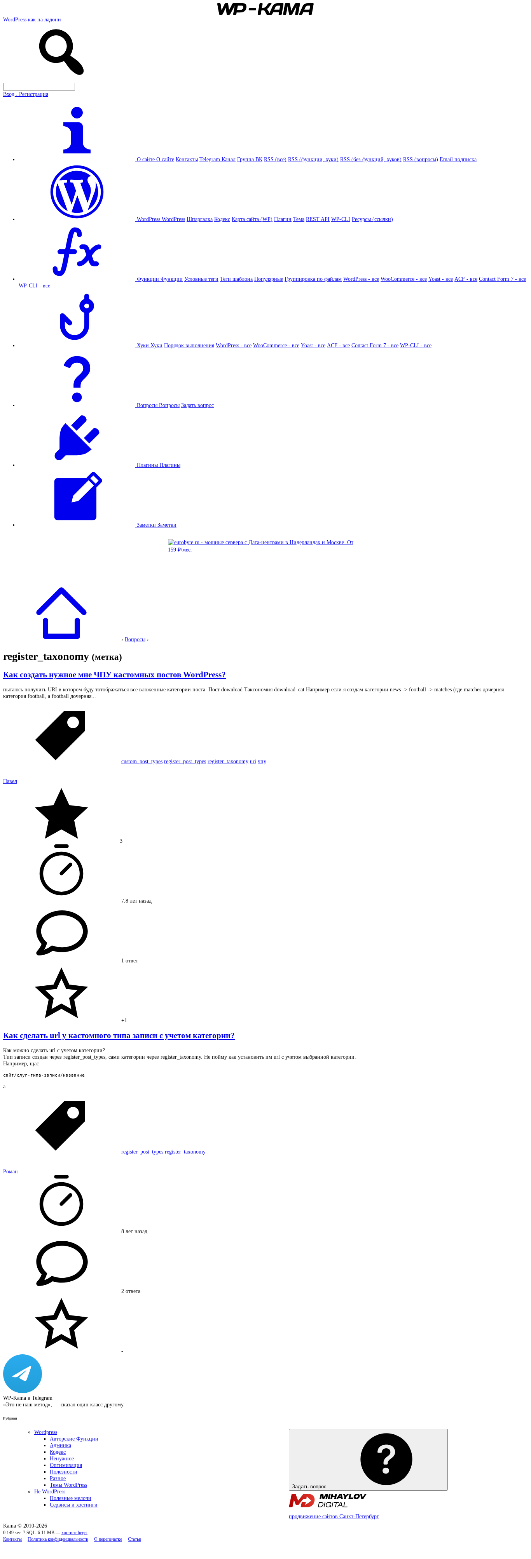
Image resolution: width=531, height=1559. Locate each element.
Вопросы (169, 405)
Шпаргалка (200, 219)
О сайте (165, 159)
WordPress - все (361, 279)
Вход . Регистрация (25, 94)
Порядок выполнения (189, 345)
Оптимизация (66, 1465)
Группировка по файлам (313, 279)
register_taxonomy (228, 761)
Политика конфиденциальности (58, 1539)
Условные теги (201, 279)
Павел (10, 781)
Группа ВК (249, 159)
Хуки (156, 345)
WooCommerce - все (404, 279)
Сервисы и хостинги (74, 1505)
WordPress (173, 219)
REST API (318, 219)
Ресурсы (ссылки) (372, 219)
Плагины (169, 465)
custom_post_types (141, 761)
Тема (298, 219)
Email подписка (458, 159)
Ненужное (62, 1458)
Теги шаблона (236, 279)
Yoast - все (440, 279)
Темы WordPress (68, 1485)
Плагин (283, 219)
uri (253, 761)
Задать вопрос (197, 405)
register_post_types (185, 761)
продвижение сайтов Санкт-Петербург (334, 1516)
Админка (60, 1445)
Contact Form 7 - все (502, 279)
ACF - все (465, 279)
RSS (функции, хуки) (313, 159)
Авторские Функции (74, 1438)
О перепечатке (108, 1539)
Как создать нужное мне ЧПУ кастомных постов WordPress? (114, 674)
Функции (172, 279)
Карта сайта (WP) (252, 219)
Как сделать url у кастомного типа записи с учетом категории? (119, 1035)
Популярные (268, 279)
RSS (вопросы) (420, 159)
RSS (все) (275, 159)
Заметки (166, 525)
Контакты (187, 159)
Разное (58, 1478)
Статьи (134, 1539)
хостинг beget (74, 1532)
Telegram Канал (217, 159)
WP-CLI (340, 219)
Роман (10, 1171)
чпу (262, 761)
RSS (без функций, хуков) (371, 159)
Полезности (63, 1472)
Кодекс (222, 219)
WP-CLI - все (34, 285)
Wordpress (45, 1432)
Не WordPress (49, 1491)
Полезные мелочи (70, 1498)
